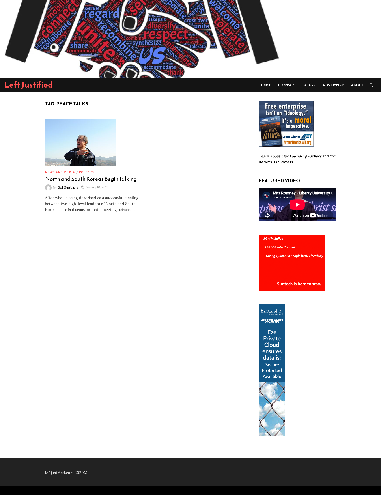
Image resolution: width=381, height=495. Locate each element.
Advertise (333, 85)
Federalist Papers (276, 161)
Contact (287, 85)
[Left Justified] (141, 38)
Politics (87, 171)
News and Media (60, 171)
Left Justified (28, 85)
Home (265, 85)
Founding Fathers (305, 155)
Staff (310, 85)
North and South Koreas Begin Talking (91, 179)
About (357, 85)
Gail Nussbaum (68, 186)
